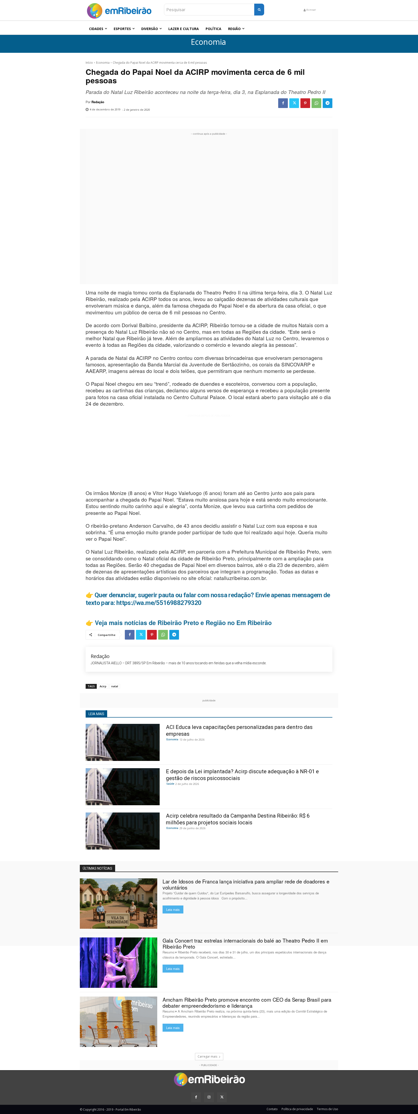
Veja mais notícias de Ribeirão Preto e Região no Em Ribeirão (183, 622)
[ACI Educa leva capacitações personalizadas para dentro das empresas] (123, 742)
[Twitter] (294, 103)
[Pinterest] (305, 103)
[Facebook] (283, 103)
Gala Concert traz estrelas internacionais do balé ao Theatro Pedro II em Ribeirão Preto (245, 943)
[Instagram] (209, 1097)
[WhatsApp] (316, 103)
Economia (208, 42)
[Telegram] (327, 103)
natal (114, 686)
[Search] (259, 9)
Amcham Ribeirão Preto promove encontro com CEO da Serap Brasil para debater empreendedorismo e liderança (247, 1002)
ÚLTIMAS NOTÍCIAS (97, 868)
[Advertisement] (209, 209)
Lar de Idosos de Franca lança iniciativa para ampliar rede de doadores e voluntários (246, 884)
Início (89, 63)
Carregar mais (207, 1056)
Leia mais (173, 909)
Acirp (103, 686)
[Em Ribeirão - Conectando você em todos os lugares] (119, 9)
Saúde (170, 783)
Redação (97, 102)
